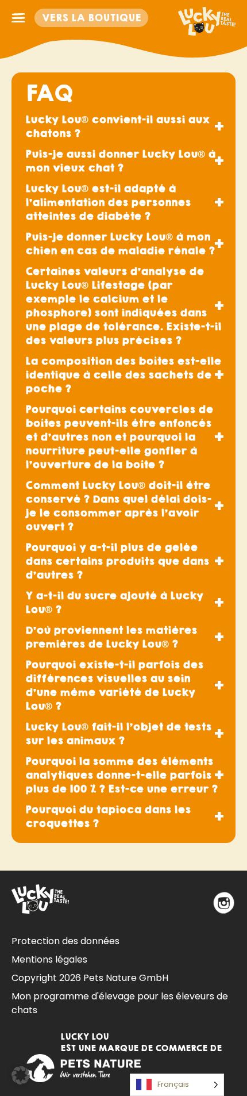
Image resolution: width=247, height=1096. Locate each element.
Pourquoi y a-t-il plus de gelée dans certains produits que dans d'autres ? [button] (117, 561)
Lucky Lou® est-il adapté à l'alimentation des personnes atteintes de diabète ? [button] (108, 202)
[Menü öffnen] (18, 18)
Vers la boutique (91, 17)
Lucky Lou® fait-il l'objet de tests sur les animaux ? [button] (118, 733)
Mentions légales (49, 959)
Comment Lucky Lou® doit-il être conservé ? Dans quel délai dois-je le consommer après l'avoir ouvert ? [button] (118, 506)
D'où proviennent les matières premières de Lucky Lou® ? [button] (111, 637)
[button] (20, 1075)
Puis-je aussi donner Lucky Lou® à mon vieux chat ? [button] (120, 161)
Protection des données (65, 941)
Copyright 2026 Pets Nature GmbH (89, 977)
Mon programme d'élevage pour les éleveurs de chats (119, 1003)
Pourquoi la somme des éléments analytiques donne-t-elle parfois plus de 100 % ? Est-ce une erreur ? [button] (121, 775)
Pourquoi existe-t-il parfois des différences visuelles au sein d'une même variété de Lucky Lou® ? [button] (114, 685)
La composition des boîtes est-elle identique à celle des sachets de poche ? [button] (123, 375)
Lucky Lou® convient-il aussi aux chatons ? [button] (117, 126)
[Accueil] (207, 18)
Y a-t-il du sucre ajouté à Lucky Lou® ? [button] (114, 602)
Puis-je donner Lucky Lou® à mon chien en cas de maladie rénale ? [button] (120, 243)
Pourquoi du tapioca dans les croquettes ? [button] (108, 816)
